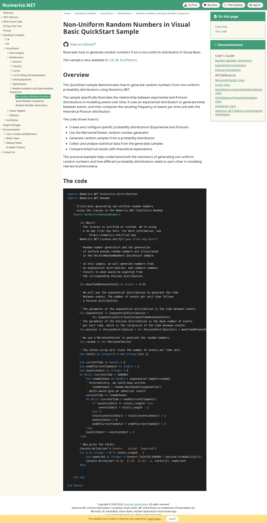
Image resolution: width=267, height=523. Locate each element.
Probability (186, 456)
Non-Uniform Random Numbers (33, 96)
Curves (16, 70)
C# (7, 39)
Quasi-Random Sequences (30, 100)
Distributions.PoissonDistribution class (236, 99)
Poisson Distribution (228, 70)
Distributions (127, 194)
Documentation (11, 129)
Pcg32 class (222, 85)
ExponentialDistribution (127, 313)
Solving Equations (22, 79)
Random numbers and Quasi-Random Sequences (31, 90)
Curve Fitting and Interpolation (29, 75)
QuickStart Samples (13, 35)
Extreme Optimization (136, 504)
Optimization (19, 84)
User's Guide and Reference (21, 133)
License (105, 239)
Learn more (154, 518)
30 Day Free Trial (12, 26)
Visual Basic (12, 48)
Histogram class (225, 106)
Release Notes (14, 142)
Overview (221, 27)
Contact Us (9, 152)
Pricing (7, 30)
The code (221, 31)
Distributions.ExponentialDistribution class (238, 91)
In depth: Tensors (15, 147)
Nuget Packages (12, 125)
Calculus (17, 66)
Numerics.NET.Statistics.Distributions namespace (239, 112)
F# (7, 44)
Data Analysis (16, 52)
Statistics (14, 115)
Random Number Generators (31, 105)
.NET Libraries (10, 17)
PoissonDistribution (118, 329)
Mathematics (16, 57)
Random (104, 198)
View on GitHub (81, 44)
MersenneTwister (119, 341)
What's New (12, 138)
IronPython (12, 120)
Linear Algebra (17, 110)
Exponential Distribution (230, 65)
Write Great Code (12, 21)
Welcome (8, 12)
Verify (117, 239)
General (17, 61)
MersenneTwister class (230, 80)
